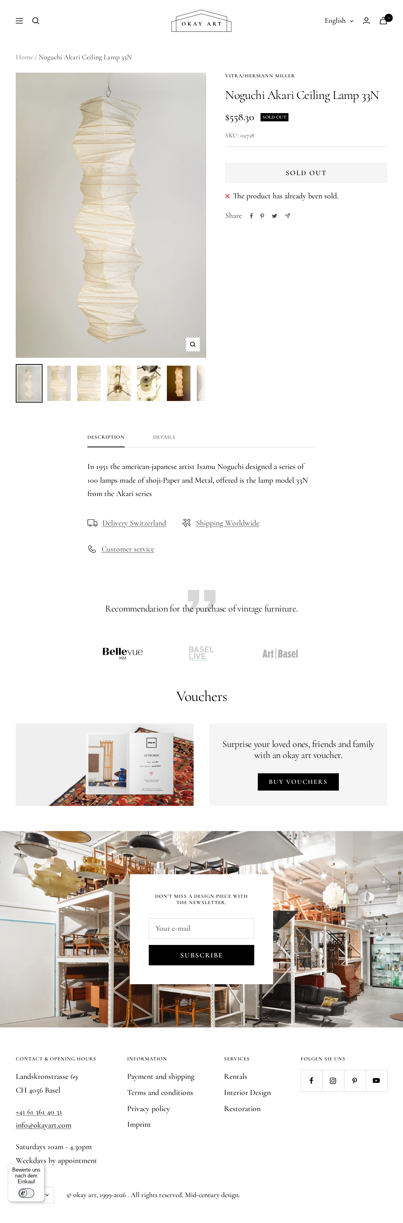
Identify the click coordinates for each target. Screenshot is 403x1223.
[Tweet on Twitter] (274, 216)
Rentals (235, 1076)
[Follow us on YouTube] (376, 1080)
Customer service (128, 549)
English (335, 20)
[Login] (366, 20)
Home (24, 57)
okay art (84, 1194)
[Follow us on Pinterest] (355, 1080)
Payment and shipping (160, 1076)
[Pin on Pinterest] (262, 216)
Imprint (139, 1124)
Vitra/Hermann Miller (260, 76)
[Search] (35, 20)
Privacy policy (148, 1108)
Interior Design (247, 1092)
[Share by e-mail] (287, 215)
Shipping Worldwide (227, 523)
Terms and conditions (160, 1092)
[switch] (26, 1193)
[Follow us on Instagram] (333, 1080)
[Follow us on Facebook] (311, 1080)
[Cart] (383, 20)
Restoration (242, 1108)
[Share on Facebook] (251, 216)
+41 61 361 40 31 (39, 1112)
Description (106, 437)
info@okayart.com (43, 1125)
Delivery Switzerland (134, 523)
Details (164, 437)
